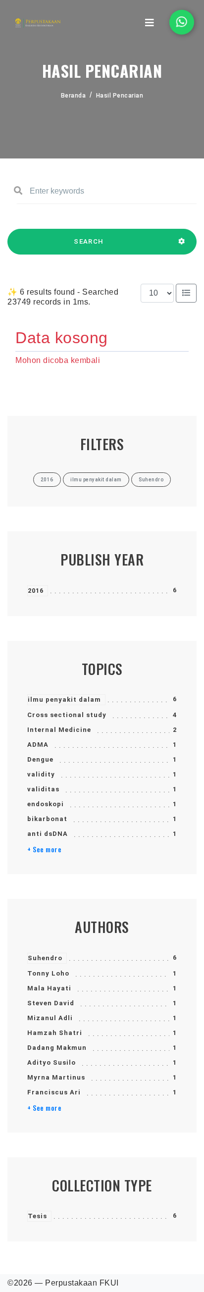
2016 (36, 590)
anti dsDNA (47, 833)
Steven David (50, 1003)
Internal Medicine (59, 729)
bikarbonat (47, 819)
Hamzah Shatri (54, 1032)
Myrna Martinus (56, 1077)
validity (41, 774)
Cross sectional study (66, 715)
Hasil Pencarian (120, 95)
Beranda (73, 95)
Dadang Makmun (57, 1047)
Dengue (40, 759)
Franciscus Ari (54, 1092)
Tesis (37, 1216)
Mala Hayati (49, 988)
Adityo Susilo (51, 1062)
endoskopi (45, 804)
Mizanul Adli (50, 1018)
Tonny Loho (48, 973)
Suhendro (45, 958)
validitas (43, 789)
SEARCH (88, 241)
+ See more (44, 849)
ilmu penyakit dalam (64, 699)
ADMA (38, 744)
